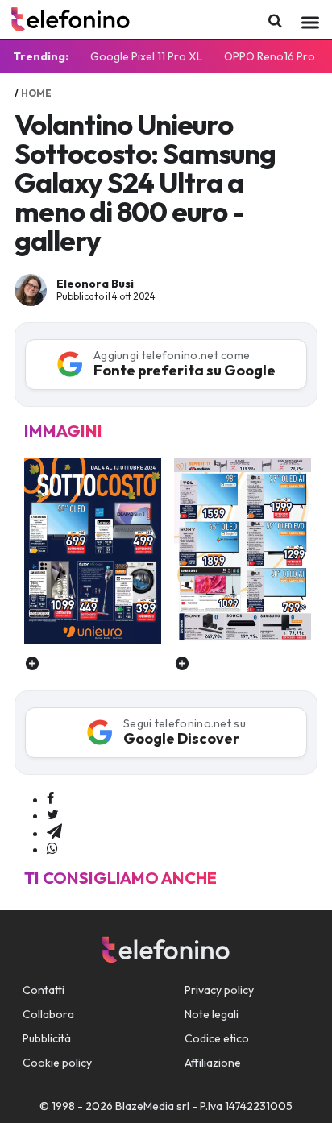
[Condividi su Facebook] (50, 799)
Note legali (212, 1014)
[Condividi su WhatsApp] (52, 849)
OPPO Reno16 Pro (269, 56)
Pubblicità (47, 1038)
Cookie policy (57, 1062)
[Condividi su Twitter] (53, 815)
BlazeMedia (144, 1106)
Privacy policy (219, 990)
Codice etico (217, 1038)
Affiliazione (213, 1062)
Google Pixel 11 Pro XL (146, 56)
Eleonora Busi (95, 283)
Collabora (48, 1014)
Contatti (43, 990)
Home (36, 93)
